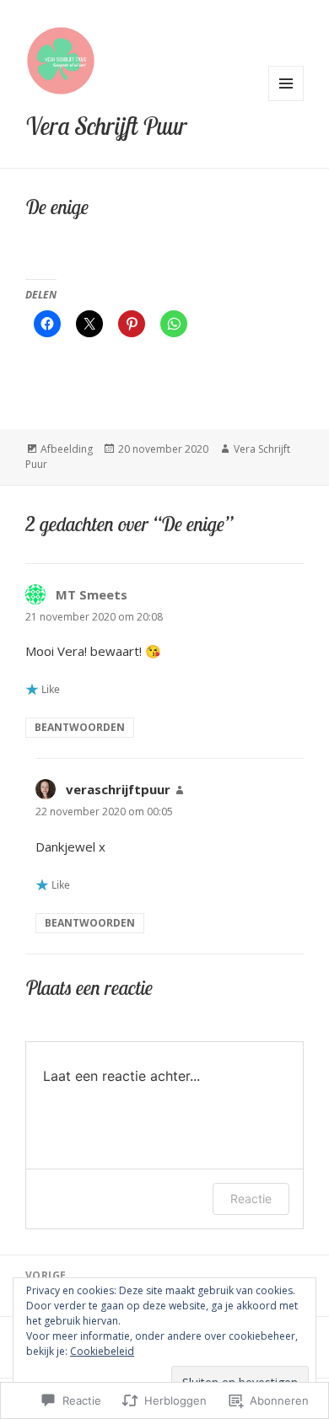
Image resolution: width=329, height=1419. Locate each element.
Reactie (251, 1198)
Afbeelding (66, 449)
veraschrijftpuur (118, 789)
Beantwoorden (80, 727)
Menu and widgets (286, 100)
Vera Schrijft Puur (106, 125)
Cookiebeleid (102, 1351)
